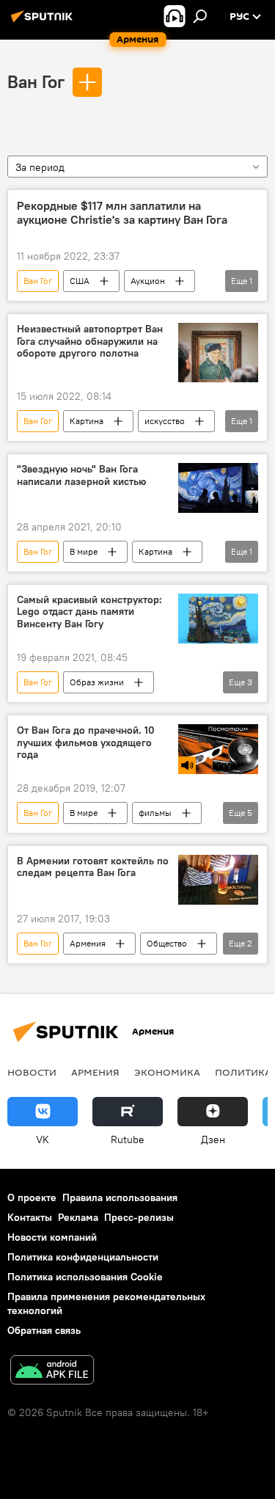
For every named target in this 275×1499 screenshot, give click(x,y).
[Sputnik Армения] (44, 22)
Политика (243, 1072)
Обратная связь (44, 1330)
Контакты (29, 1217)
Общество (167, 943)
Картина (86, 420)
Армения (88, 943)
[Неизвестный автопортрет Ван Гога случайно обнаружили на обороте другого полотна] (218, 352)
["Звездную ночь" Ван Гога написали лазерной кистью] (218, 488)
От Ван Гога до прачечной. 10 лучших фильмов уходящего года (86, 743)
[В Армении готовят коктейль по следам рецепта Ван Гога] (218, 880)
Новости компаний (52, 1237)
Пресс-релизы (139, 1217)
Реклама (78, 1217)
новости (31, 1072)
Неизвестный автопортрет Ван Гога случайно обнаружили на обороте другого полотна (90, 341)
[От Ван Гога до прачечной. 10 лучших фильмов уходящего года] (218, 749)
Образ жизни (97, 682)
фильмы (155, 812)
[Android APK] (52, 1371)
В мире (84, 551)
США (79, 280)
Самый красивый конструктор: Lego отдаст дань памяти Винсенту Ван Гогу (89, 612)
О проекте (31, 1197)
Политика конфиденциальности (82, 1256)
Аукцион (148, 280)
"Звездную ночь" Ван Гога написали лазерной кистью (81, 475)
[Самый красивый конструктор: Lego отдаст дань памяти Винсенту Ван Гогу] (218, 618)
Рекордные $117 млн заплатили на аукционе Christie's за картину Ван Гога (122, 213)
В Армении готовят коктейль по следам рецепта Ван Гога (93, 867)
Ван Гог (36, 81)
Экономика (167, 1072)
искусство (164, 420)
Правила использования (119, 1197)
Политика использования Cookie (85, 1276)
